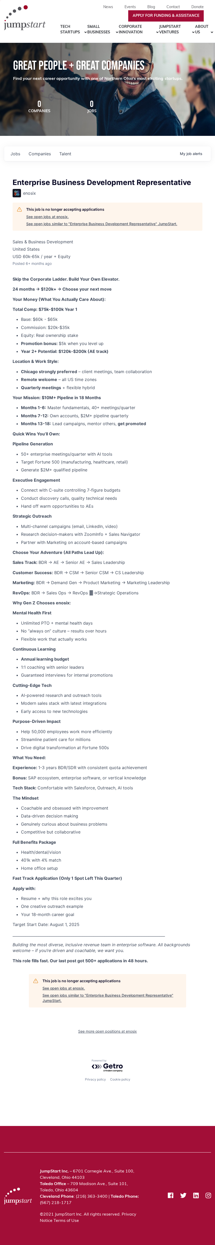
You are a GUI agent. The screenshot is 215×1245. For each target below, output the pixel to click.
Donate (197, 7)
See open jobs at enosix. (47, 216)
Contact (173, 7)
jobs (15, 153)
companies (40, 153)
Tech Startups (70, 29)
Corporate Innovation (131, 29)
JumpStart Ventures (170, 29)
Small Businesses (98, 29)
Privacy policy (95, 1079)
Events (130, 7)
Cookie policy (120, 1079)
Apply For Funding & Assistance (166, 16)
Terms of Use (66, 1221)
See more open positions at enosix (107, 1031)
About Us (201, 29)
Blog (151, 7)
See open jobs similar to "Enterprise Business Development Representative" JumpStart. (101, 224)
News (108, 7)
